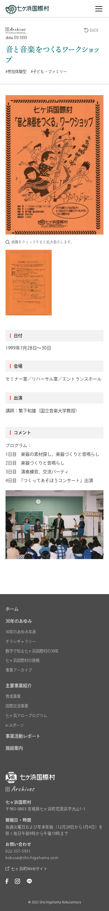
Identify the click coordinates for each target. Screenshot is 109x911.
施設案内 (14, 748)
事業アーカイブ (19, 670)
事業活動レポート (23, 736)
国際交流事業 (17, 706)
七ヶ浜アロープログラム (26, 715)
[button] (98, 9)
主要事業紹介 (19, 685)
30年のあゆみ (19, 621)
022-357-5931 (18, 851)
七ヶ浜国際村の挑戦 (23, 660)
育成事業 (13, 696)
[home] (27, 9)
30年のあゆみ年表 (21, 632)
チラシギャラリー (21, 641)
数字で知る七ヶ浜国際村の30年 (32, 651)
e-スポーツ (15, 725)
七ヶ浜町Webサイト (29, 869)
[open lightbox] (55, 165)
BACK (94, 30)
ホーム (12, 609)
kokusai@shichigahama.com (32, 858)
